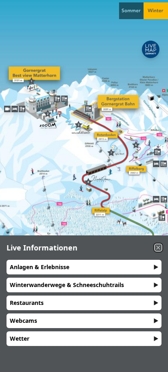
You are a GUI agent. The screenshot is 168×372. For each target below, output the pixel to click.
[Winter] (156, 10)
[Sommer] (131, 10)
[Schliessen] (158, 247)
